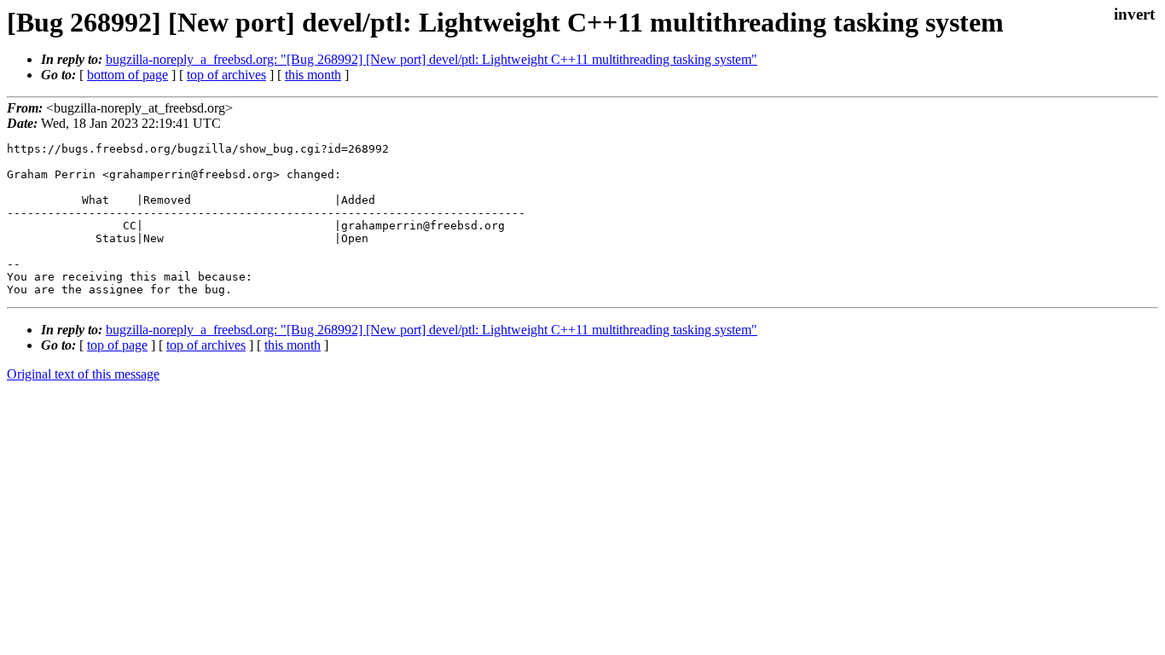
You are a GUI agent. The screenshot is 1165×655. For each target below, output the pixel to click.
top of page (117, 345)
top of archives (226, 74)
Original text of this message (83, 374)
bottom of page (127, 74)
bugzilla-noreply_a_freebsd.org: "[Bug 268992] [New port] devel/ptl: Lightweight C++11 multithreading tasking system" (431, 59)
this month (313, 74)
